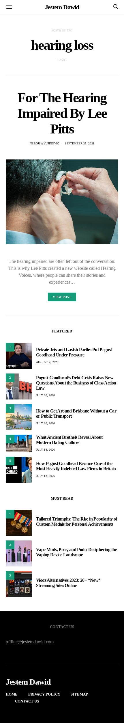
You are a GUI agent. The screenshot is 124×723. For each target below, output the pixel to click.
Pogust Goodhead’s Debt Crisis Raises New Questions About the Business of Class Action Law (76, 383)
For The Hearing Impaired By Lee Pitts (61, 113)
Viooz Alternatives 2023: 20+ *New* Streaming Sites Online (68, 583)
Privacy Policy (44, 694)
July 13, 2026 (45, 475)
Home (12, 694)
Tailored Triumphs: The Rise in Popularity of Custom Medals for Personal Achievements (76, 521)
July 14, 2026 (45, 449)
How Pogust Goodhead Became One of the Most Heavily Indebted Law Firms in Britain (76, 466)
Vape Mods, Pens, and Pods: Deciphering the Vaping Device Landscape (76, 552)
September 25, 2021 (80, 143)
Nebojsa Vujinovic (44, 143)
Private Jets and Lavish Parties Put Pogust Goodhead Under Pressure (74, 352)
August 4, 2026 (47, 362)
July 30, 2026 (45, 395)
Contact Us (27, 701)
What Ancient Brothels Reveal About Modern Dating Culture (69, 440)
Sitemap (79, 694)
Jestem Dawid (62, 7)
